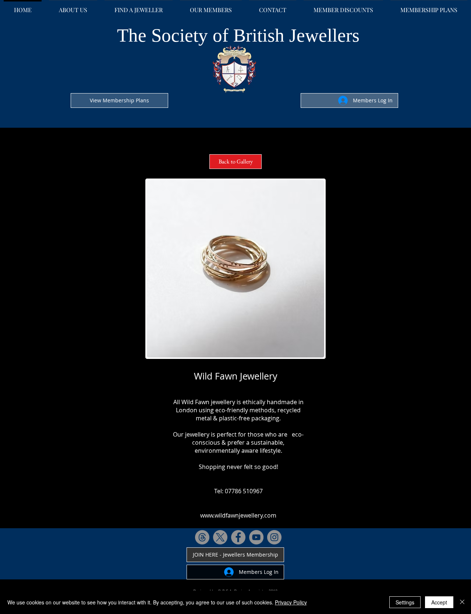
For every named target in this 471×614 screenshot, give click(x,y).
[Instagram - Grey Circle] (274, 537)
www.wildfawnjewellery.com (238, 515)
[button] (235, 269)
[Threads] (202, 537)
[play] (308, 351)
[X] (220, 537)
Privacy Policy (291, 602)
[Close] (462, 602)
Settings (405, 602)
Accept (439, 602)
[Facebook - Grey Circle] (238, 537)
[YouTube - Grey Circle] (256, 537)
